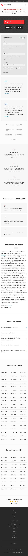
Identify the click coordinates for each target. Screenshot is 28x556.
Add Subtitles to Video (10, 1)
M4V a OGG (22, 478)
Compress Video (18, 1)
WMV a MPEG (23, 376)
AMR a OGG (13, 474)
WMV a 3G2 (13, 418)
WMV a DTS (13, 436)
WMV (12, 247)
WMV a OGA (23, 432)
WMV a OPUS (4, 428)
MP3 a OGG (4, 457)
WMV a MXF (23, 418)
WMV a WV (13, 425)
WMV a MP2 (23, 397)
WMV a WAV (4, 379)
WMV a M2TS (4, 418)
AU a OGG (22, 485)
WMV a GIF (22, 372)
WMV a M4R (4, 397)
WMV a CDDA (14, 432)
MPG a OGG (13, 485)
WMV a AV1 (13, 397)
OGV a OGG (4, 478)
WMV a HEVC (4, 404)
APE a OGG (13, 489)
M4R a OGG (13, 481)
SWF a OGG (4, 485)
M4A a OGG (4, 460)
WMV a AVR (22, 421)
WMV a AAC (23, 404)
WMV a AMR (4, 421)
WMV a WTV (23, 414)
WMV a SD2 (4, 436)
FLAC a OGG (13, 460)
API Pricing (14, 537)
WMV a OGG (23, 390)
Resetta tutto (5, 72)
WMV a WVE (23, 411)
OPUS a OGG (14, 464)
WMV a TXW (23, 439)
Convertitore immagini (14, 526)
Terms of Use (10, 549)
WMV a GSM (23, 428)
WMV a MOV (13, 376)
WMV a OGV (23, 393)
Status (14, 518)
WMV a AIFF (13, 414)
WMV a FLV (13, 386)
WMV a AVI (3, 376)
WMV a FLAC (23, 407)
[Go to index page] (6, 4)
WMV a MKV (4, 390)
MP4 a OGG (13, 457)
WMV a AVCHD (4, 407)
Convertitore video (14, 521)
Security (14, 512)
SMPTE (5, 262)
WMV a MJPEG (4, 393)
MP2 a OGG (4, 489)
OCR (14, 528)
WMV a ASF (13, 400)
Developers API (14, 531)
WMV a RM (3, 425)
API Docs (14, 533)
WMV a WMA (23, 386)
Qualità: (4, 51)
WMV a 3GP (23, 379)
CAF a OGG (22, 481)
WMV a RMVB (4, 411)
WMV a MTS (13, 407)
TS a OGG (22, 489)
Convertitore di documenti (14, 524)
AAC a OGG (13, 467)
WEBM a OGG (23, 464)
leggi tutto (7, 93)
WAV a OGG (23, 457)
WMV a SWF (4, 386)
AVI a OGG (13, 471)
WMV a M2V (4, 414)
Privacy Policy (18, 549)
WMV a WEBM (14, 383)
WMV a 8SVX (4, 439)
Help (14, 516)
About (14, 510)
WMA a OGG (23, 467)
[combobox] (14, 44)
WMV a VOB (13, 393)
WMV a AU (3, 432)
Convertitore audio (14, 522)
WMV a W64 (13, 428)
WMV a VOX (13, 439)
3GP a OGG (3, 474)
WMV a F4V (13, 411)
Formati (14, 514)
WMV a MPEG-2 (4, 400)
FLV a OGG (13, 478)
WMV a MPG (13, 379)
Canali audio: (5, 62)
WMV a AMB (23, 436)
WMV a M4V (23, 383)
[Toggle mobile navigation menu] (26, 4)
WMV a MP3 (13, 372)
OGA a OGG (4, 471)
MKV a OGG (4, 467)
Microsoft (3, 255)
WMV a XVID (23, 400)
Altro (23, 1)
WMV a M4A (4, 383)
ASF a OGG (3, 481)
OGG (16, 247)
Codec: (4, 41)
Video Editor (3, 1)
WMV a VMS (23, 425)
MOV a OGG (4, 464)
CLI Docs (14, 535)
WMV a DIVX (13, 390)
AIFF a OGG (22, 474)
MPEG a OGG (23, 460)
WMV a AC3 (13, 421)
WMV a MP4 (4, 372)
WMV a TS (13, 404)
